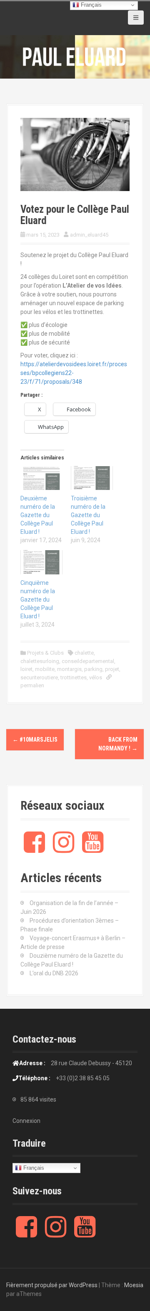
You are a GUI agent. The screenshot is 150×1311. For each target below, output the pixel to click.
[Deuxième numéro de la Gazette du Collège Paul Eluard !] (41, 478)
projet (112, 669)
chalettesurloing (39, 661)
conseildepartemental (88, 661)
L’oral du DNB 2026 (54, 973)
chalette (84, 653)
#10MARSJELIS (35, 739)
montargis (69, 669)
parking (93, 669)
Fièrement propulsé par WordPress (52, 1285)
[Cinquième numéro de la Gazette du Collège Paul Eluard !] (41, 562)
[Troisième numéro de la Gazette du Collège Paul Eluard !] (92, 478)
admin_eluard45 (89, 235)
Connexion (26, 1120)
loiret (26, 669)
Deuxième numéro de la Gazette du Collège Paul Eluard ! (37, 515)
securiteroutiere (39, 677)
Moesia (133, 1285)
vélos (95, 677)
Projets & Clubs (45, 653)
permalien (32, 685)
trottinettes (73, 677)
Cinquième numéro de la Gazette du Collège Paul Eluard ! (37, 599)
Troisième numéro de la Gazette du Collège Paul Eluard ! (88, 515)
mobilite (45, 669)
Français (33, 1168)
